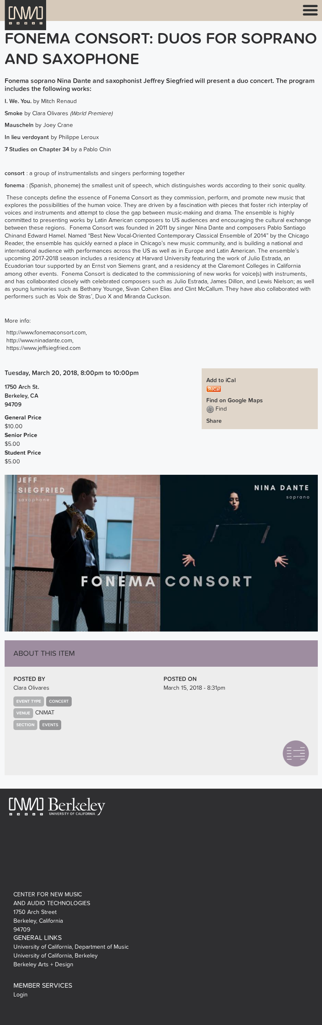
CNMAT (45, 712)
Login (20, 994)
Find (220, 408)
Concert (59, 701)
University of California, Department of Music (71, 946)
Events (50, 724)
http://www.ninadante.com (39, 340)
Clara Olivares (31, 687)
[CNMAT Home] (26, 20)
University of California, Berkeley (55, 955)
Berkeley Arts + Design (43, 964)
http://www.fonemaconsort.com (46, 332)
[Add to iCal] (213, 388)
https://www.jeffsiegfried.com (43, 348)
